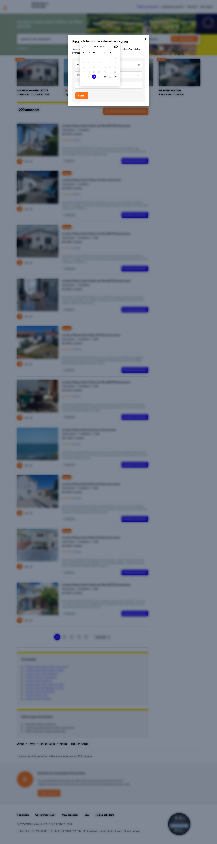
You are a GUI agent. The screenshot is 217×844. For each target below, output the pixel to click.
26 (94, 76)
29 (110, 76)
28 (104, 76)
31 (83, 81)
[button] (145, 38)
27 (99, 76)
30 (115, 76)
